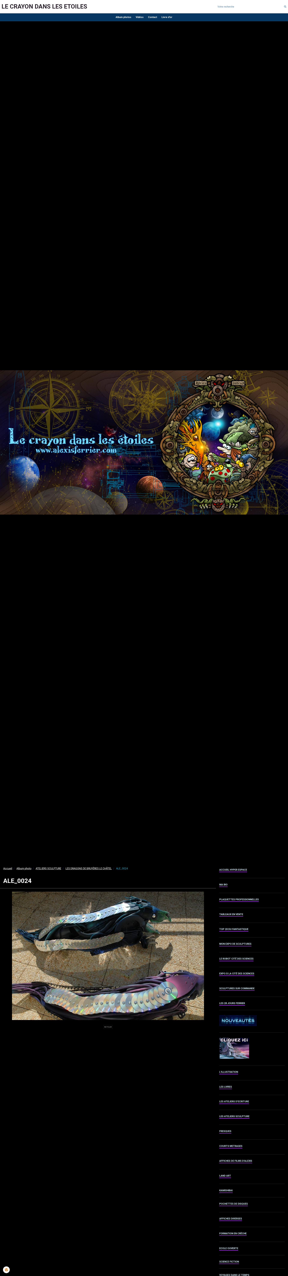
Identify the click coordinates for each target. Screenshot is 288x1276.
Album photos (123, 17)
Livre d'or (167, 17)
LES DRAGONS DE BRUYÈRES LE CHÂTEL (89, 868)
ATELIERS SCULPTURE (48, 868)
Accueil (7, 868)
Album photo (23, 868)
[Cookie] (6, 1269)
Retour (108, 1027)
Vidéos (140, 17)
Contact (152, 17)
